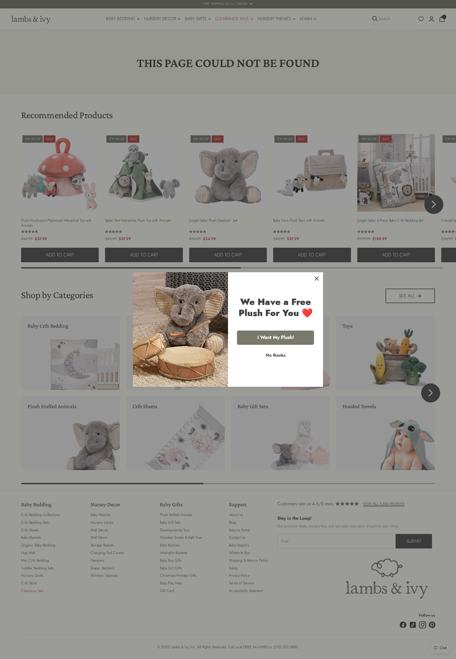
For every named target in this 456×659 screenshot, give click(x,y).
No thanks (276, 355)
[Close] (316, 278)
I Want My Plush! (275, 337)
